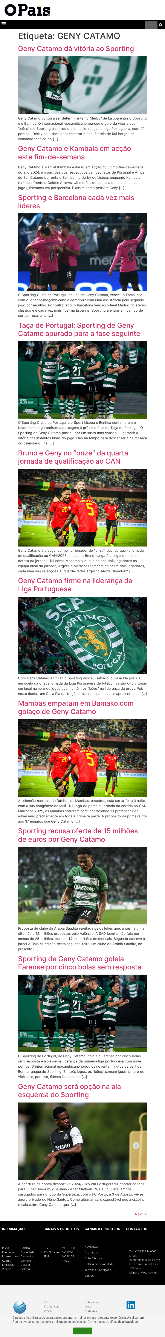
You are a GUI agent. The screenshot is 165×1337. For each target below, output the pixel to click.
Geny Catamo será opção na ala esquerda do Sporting (69, 1090)
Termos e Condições (98, 1270)
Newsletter (91, 1246)
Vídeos (89, 1276)
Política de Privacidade (99, 1264)
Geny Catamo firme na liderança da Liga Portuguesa (75, 584)
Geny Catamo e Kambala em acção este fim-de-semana (74, 152)
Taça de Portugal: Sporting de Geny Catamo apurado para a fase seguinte (80, 329)
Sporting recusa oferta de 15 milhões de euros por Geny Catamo (78, 835)
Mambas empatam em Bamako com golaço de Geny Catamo (76, 707)
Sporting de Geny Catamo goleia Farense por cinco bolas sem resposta (80, 963)
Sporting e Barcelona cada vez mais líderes (76, 201)
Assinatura (91, 1252)
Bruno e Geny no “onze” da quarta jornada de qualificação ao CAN (73, 457)
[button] (3, 23)
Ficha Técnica (93, 1258)
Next (141, 1214)
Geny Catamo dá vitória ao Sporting (77, 48)
